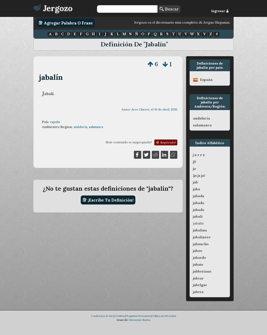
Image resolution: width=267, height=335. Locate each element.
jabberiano (202, 271)
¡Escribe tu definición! (110, 199)
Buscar (171, 8)
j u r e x (199, 155)
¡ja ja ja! (199, 176)
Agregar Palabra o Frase (68, 22)
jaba (196, 189)
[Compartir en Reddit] (155, 154)
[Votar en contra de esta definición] (165, 64)
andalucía (80, 127)
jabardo (199, 258)
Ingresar (218, 11)
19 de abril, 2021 (165, 109)
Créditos (119, 316)
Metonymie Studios (139, 320)
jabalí (198, 216)
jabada (198, 196)
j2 (194, 162)
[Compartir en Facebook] (137, 154)
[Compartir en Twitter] (146, 154)
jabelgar (200, 285)
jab (195, 182)
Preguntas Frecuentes (138, 316)
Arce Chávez (140, 109)
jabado (198, 210)
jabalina (200, 230)
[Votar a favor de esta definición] (150, 64)
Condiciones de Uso (102, 316)
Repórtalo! (168, 142)
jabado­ (198, 203)
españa (55, 122)
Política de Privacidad (164, 316)
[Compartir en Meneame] (173, 154)
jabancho (201, 244)
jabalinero (201, 237)
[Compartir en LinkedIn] (164, 154)
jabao (197, 251)
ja (194, 169)
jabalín (51, 77)
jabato (198, 264)
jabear (198, 278)
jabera (198, 292)
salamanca (96, 127)
